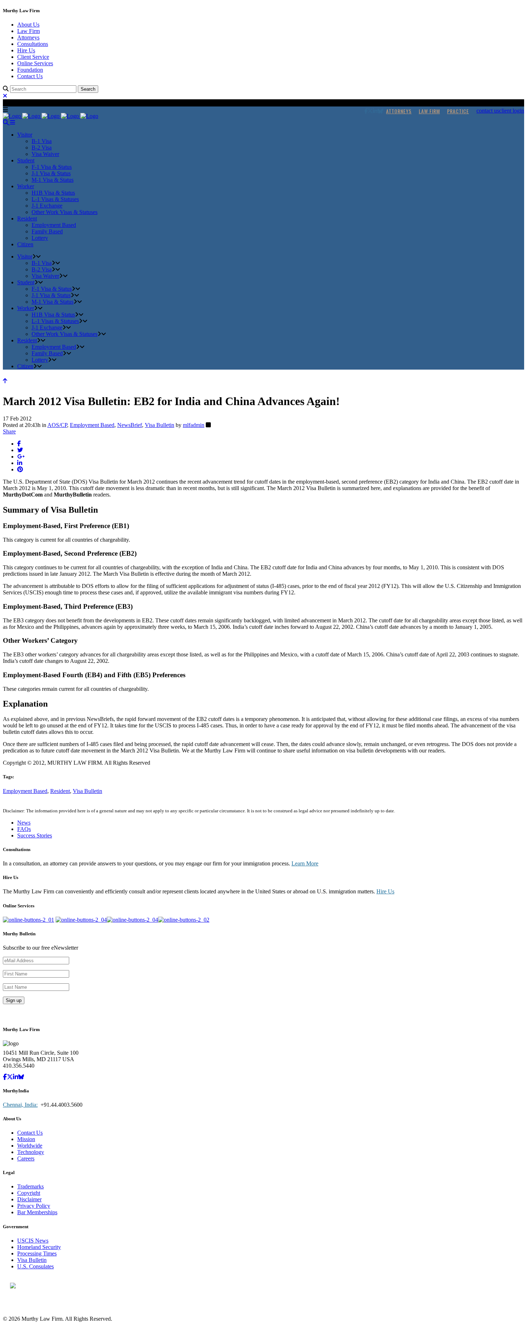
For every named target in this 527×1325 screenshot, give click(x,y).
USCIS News (32, 1241)
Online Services (35, 63)
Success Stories (34, 835)
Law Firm (28, 31)
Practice (458, 111)
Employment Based (92, 425)
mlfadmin (193, 425)
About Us (28, 25)
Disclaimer (29, 1199)
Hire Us (26, 50)
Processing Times (37, 1253)
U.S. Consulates (35, 1266)
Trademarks (30, 1186)
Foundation (30, 70)
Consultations (32, 44)
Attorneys (28, 37)
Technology (30, 1152)
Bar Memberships (37, 1212)
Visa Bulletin (159, 425)
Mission (26, 1139)
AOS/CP (57, 425)
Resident (60, 791)
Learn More (304, 863)
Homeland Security (39, 1247)
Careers (25, 1158)
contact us (487, 111)
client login (511, 111)
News (23, 823)
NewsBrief (129, 425)
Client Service (33, 57)
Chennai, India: (20, 1105)
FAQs (24, 829)
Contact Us (30, 76)
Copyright (28, 1193)
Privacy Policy (33, 1206)
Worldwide (29, 1146)
